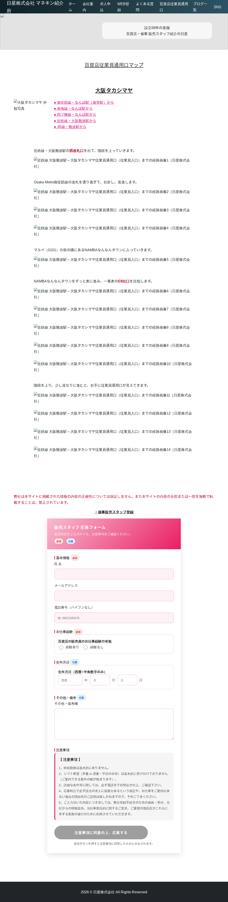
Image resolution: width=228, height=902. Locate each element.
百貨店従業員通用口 (174, 6)
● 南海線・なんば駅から (73, 108)
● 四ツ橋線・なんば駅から (75, 114)
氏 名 (58, 563)
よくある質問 (145, 6)
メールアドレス (66, 585)
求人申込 (105, 6)
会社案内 (88, 6)
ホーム (72, 6)
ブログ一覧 (200, 6)
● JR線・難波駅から (70, 126)
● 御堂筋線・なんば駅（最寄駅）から (84, 102)
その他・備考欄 (66, 703)
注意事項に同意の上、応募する (101, 832)
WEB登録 (123, 6)
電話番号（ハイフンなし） (74, 607)
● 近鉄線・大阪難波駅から (75, 120)
